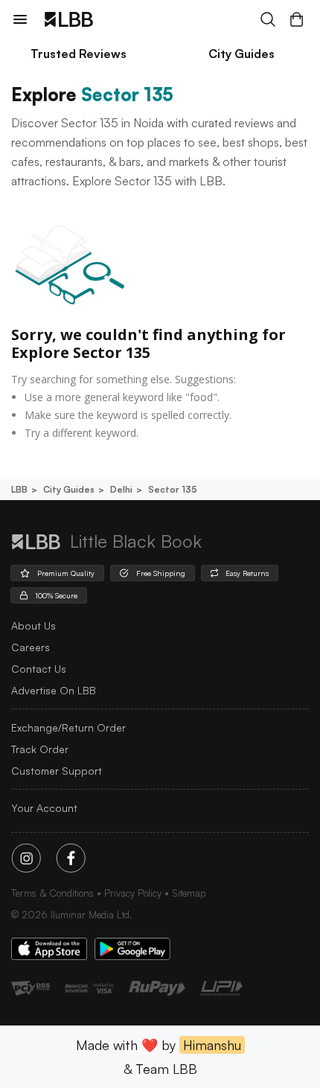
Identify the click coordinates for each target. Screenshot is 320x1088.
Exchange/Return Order (68, 727)
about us (33, 625)
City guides (69, 489)
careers (30, 647)
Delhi (121, 489)
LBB (19, 489)
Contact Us (38, 668)
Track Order (39, 749)
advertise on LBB (53, 690)
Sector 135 (172, 489)
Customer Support (56, 770)
